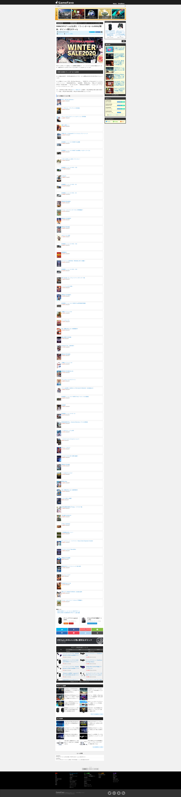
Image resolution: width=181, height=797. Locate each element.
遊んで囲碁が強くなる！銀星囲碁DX (70, 328)
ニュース (119, 101)
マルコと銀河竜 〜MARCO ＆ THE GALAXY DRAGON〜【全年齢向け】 (78, 388)
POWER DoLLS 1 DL (66, 583)
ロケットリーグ (73, 786)
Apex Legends (72, 781)
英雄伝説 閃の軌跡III (66, 201)
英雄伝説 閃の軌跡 (66, 226)
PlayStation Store (102, 774)
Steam (71, 778)
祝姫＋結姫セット (65, 125)
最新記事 (71, 774)
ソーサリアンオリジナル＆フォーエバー (70, 439)
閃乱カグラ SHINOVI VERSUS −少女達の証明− (72, 591)
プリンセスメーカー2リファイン (69, 379)
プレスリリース (116, 780)
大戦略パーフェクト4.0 (67, 311)
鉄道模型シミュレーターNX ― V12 (69, 243)
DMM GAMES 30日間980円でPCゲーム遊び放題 (68, 612)
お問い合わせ (115, 778)
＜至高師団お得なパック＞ (67, 532)
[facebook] (73, 629)
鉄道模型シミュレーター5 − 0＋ (69, 413)
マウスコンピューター (92, 623)
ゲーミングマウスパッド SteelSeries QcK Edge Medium (94, 661)
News (115, 3)
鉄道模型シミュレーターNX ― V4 (69, 192)
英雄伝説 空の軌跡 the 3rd (67, 371)
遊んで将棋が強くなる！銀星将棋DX (70, 490)
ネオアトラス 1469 (66, 235)
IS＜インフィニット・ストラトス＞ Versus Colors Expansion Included (77, 540)
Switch (98, 649)
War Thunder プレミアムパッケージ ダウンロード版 (73, 277)
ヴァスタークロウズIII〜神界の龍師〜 (70, 456)
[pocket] (73, 632)
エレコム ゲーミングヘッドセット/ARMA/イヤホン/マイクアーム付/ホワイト (94, 674)
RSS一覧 (114, 776)
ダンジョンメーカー (66, 574)
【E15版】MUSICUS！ (67, 515)
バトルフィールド (73, 783)
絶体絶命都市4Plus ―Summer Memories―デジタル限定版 (75, 422)
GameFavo (60, 792)
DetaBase (121, 3)
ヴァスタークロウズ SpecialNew (69, 549)
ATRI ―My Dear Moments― (68, 99)
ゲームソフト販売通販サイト (89, 776)
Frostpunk (64, 176)
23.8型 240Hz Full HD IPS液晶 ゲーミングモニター (94, 667)
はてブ (98, 32)
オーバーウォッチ (73, 780)
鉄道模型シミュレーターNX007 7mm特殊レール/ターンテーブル (76, 150)
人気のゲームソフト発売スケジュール (116, 114)
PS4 (89, 649)
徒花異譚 (63, 405)
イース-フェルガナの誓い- (67, 286)
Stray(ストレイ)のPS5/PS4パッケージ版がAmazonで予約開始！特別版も (119, 89)
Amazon (65, 623)
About (114, 774)
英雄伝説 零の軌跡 (66, 464)
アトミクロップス (65, 320)
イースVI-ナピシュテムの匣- (68, 430)
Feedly (116, 121)
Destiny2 (86, 777)
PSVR (56, 780)
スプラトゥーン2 (73, 784)
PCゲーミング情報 (87, 774)
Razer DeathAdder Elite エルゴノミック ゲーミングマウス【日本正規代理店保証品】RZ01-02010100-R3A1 (110, 33)
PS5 (80, 649)
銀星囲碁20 (64, 252)
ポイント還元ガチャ (76, 89)
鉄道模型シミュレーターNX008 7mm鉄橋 (71, 142)
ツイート (92, 32)
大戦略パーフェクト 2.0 (67, 362)
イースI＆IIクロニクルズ (67, 473)
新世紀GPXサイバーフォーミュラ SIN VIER (71, 566)
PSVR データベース (88, 786)
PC (66, 33)
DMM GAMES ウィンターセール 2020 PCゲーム (68, 611)
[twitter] (62, 629)
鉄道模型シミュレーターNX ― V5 (69, 184)
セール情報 (70, 33)
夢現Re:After (64, 481)
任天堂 (71, 777)
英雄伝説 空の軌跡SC (66, 218)
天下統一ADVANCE (66, 523)
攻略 (123, 101)
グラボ (70, 649)
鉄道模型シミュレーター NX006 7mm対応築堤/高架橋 (73, 303)
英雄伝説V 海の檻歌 (66, 557)
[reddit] (85, 632)
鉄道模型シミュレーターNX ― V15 (69, 167)
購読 (123, 121)
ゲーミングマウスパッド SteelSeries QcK (94, 654)
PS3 (56, 781)
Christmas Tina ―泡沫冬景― (68, 345)
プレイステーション (73, 776)
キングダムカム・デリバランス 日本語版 (71, 108)
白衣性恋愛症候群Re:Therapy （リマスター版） (72, 506)
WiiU (56, 784)
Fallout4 (85, 783)
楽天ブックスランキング (84, 681)
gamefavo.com (64, 793)
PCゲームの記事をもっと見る (97, 714)
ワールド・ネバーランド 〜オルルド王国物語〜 (72, 600)
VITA (56, 783)
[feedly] (97, 629)
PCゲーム (60, 33)
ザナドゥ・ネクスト (66, 447)
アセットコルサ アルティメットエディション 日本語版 (74, 116)
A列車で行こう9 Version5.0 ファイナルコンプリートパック (75, 133)
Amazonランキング (74, 681)
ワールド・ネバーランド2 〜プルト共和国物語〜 (72, 209)
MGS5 (85, 781)
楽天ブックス (91, 651)
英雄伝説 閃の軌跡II (66, 354)
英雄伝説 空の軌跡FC (66, 294)
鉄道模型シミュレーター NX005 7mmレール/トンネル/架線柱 (75, 396)
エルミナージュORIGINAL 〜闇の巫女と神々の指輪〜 (73, 260)
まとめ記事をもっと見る (98, 747)
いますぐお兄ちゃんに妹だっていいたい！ (71, 159)
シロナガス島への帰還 (66, 498)
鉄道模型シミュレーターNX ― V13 (69, 269)
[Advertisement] (115, 146)
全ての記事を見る (115, 94)
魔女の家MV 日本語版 (66, 337)
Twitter (108, 121)
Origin (100, 777)
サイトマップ (115, 781)
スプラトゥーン (87, 778)
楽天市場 (71, 623)
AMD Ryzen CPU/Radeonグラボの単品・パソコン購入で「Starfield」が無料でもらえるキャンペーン (119, 77)
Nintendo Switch (58, 778)
